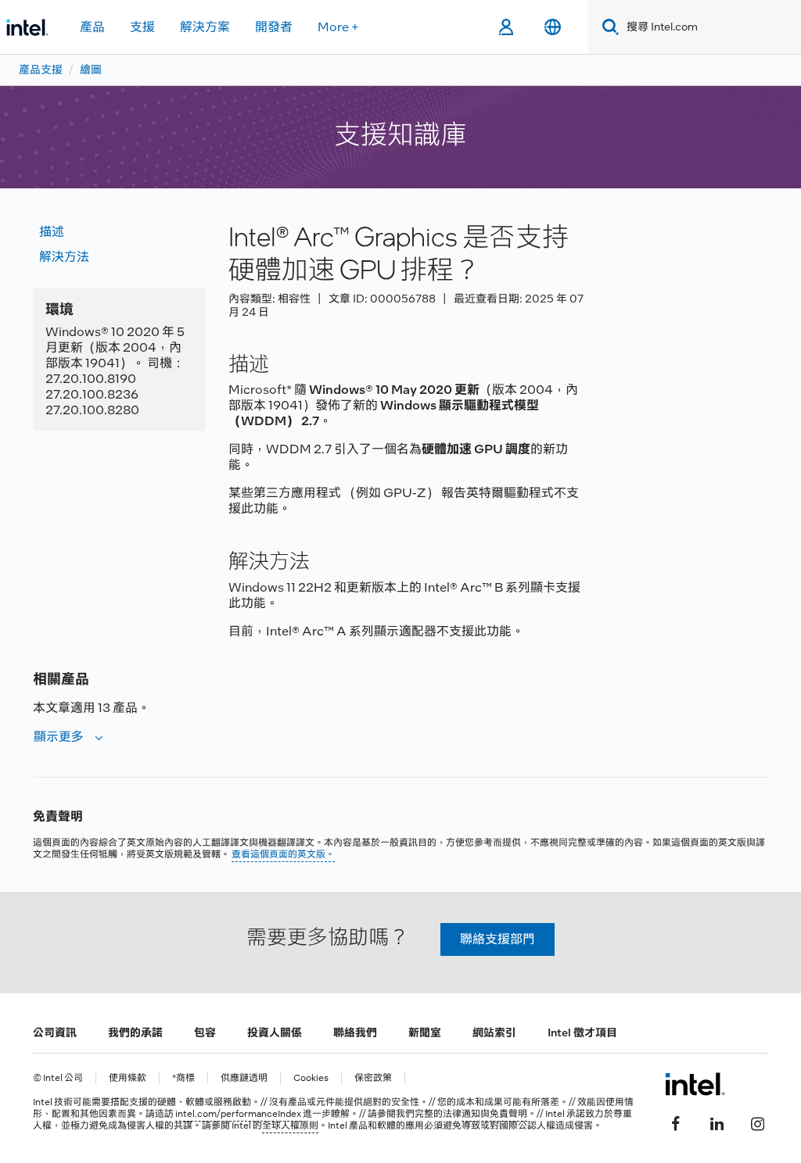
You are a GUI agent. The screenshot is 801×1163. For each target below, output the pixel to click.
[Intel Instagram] (757, 1121)
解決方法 (64, 257)
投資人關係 (274, 1032)
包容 (205, 1032)
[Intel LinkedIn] (716, 1121)
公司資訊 (55, 1032)
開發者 (274, 27)
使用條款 (127, 1078)
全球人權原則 (290, 1125)
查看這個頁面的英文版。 (283, 854)
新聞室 (424, 1032)
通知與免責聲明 (494, 1114)
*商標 (183, 1078)
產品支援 (41, 70)
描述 (51, 232)
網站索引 (494, 1032)
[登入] (506, 27)
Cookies (311, 1078)
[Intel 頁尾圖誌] (695, 1084)
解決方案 (205, 27)
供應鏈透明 (244, 1078)
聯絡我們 (355, 1032)
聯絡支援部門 (497, 939)
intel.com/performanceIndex (238, 1114)
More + (338, 27)
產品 (92, 27)
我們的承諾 (135, 1032)
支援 (142, 27)
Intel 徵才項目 (582, 1032)
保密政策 (373, 1078)
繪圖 (91, 70)
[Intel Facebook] (676, 1121)
